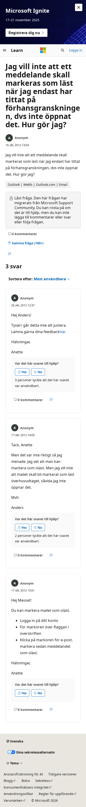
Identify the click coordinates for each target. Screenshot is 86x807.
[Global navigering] (4, 50)
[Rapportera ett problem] (10, 254)
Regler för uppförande (56, 794)
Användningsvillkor (18, 794)
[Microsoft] (43, 50)
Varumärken (13, 800)
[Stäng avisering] (78, 7)
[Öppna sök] (62, 50)
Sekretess (42, 780)
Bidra (26, 780)
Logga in (75, 50)
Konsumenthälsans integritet (26, 787)
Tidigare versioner (62, 774)
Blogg (8, 780)
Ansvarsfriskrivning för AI (23, 774)
